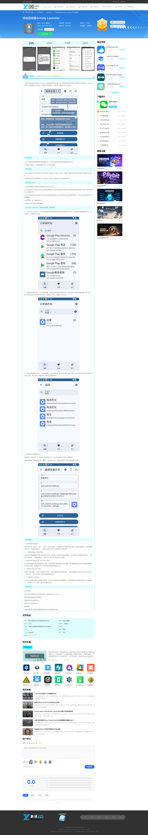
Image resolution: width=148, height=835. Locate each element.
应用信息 (49, 43)
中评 (40, 795)
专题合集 (108, 7)
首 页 (49, 7)
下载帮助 (76, 827)
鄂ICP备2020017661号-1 (67, 831)
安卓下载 (45, 34)
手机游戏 (60, 7)
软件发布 (81, 827)
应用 (99, 817)
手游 (92, 817)
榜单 (121, 817)
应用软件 (72, 7)
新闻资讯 (96, 7)
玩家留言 (85, 43)
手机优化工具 (49, 29)
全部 (25, 795)
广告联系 (66, 827)
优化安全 (49, 12)
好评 (32, 795)
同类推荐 (67, 43)
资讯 (106, 817)
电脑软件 (84, 7)
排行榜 (120, 7)
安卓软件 (40, 12)
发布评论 (89, 766)
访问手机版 (116, 1)
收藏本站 (123, 1)
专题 (113, 817)
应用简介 (31, 43)
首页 (32, 12)
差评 (47, 795)
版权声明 (71, 827)
